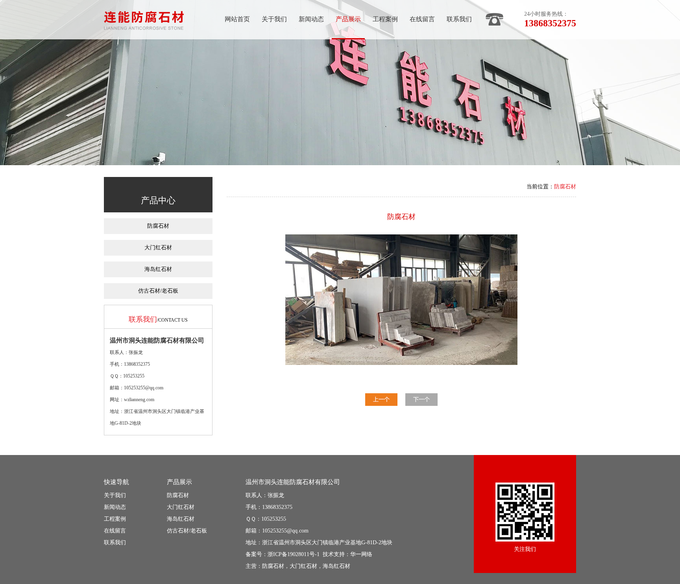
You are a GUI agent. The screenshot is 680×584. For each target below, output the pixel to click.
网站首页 (237, 19)
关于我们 (274, 19)
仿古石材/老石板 (158, 291)
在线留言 (422, 19)
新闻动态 (311, 19)
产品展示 (348, 19)
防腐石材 (158, 226)
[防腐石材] (381, 403)
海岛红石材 (158, 269)
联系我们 (459, 19)
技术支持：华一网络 (347, 554)
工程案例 (385, 19)
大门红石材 (158, 248)
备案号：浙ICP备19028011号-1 (283, 554)
